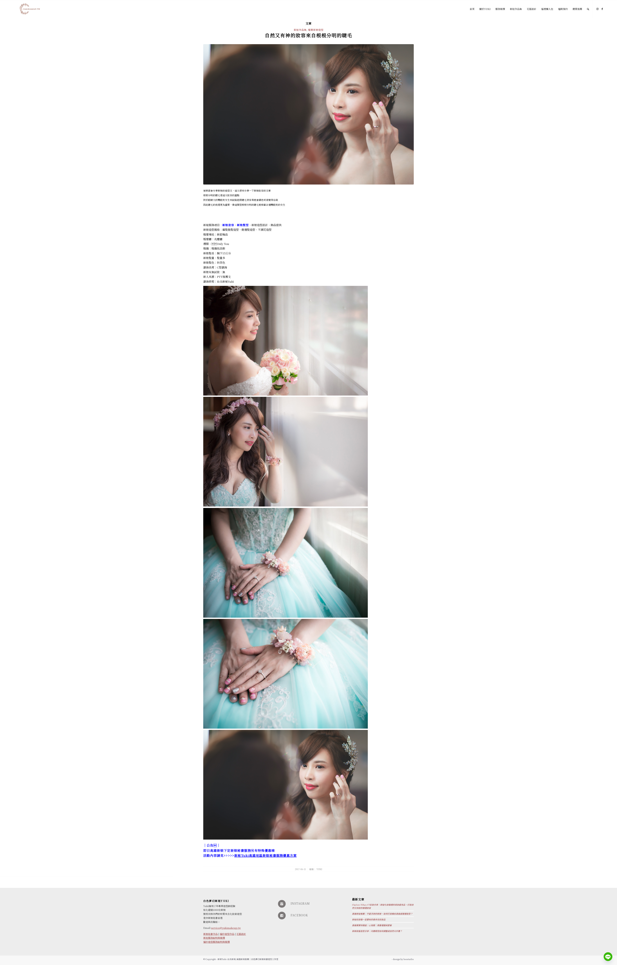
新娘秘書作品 (210, 934)
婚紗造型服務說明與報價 (216, 941)
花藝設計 (241, 934)
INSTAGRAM (300, 903)
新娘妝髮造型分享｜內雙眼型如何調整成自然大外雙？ (377, 931)
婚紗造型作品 (227, 934)
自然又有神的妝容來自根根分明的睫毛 (308, 35)
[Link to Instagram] (597, 8)
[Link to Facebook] (602, 8)
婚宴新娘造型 (315, 29)
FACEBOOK (299, 915)
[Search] (588, 9)
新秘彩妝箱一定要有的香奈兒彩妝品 (368, 919)
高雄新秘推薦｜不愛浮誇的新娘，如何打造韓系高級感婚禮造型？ (382, 913)
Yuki (319, 869)
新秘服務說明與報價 (214, 937)
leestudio (408, 959)
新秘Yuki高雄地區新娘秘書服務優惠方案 (265, 855)
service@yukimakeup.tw (226, 928)
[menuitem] (472, 9)
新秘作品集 (300, 29)
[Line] (608, 956)
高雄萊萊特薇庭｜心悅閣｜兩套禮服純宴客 (372, 925)
